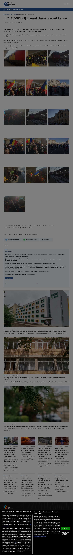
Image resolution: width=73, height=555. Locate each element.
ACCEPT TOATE (65, 528)
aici (15, 542)
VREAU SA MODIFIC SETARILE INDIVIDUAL (64, 533)
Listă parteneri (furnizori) (40, 536)
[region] (36, 532)
